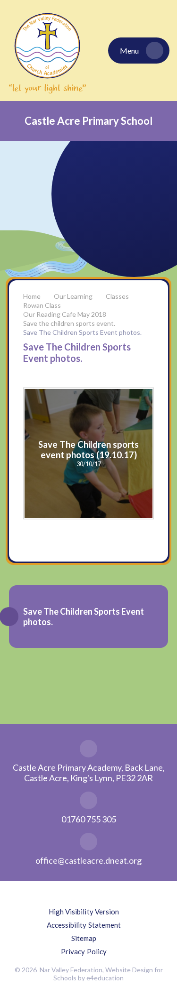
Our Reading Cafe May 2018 (64, 314)
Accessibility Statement (84, 925)
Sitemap (84, 938)
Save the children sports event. (69, 323)
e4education (105, 978)
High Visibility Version (84, 911)
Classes (117, 296)
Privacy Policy (84, 951)
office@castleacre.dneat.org (88, 860)
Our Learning (73, 296)
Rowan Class (42, 305)
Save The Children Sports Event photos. (82, 332)
